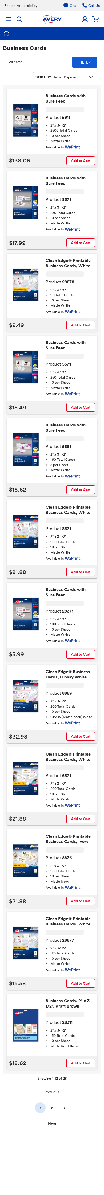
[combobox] (65, 77)
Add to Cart (80, 160)
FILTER (85, 62)
